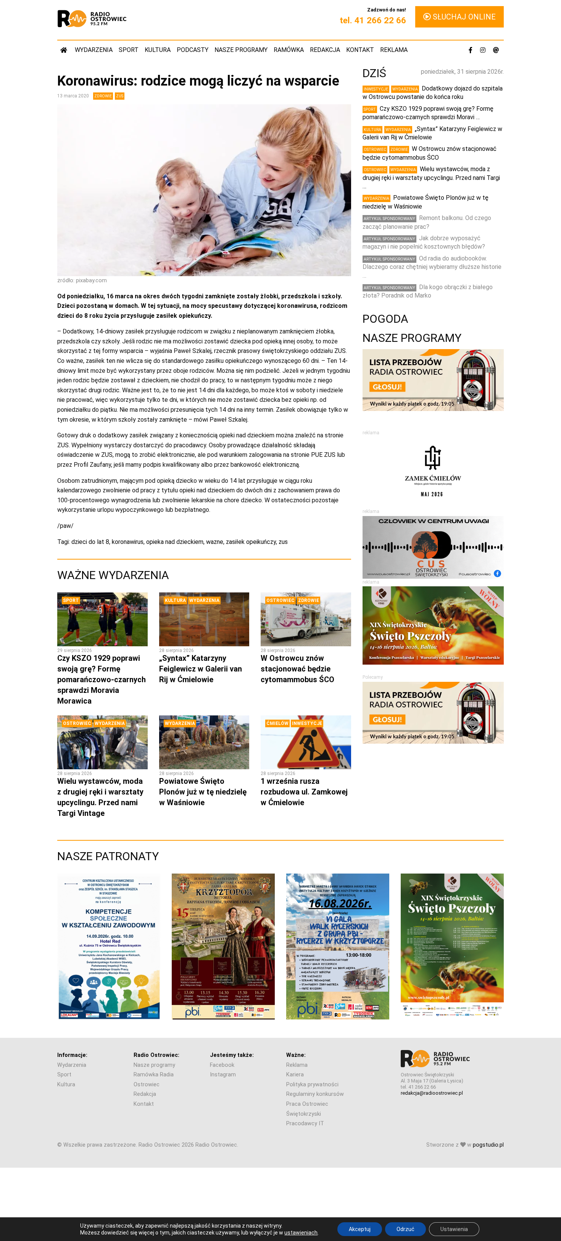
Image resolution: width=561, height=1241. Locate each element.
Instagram (223, 1074)
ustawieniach (301, 1233)
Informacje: (72, 1055)
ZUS (119, 96)
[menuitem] (64, 50)
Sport (129, 49)
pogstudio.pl (488, 1145)
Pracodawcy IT (305, 1123)
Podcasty (192, 49)
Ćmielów (277, 723)
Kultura (158, 49)
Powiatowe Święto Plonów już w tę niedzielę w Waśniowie (203, 792)
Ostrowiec (280, 600)
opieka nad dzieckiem (174, 541)
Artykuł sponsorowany (389, 218)
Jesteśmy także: (232, 1055)
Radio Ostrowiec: (156, 1055)
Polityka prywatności (312, 1084)
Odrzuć (405, 1229)
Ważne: (296, 1055)
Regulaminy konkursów (315, 1094)
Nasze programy (241, 49)
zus (283, 541)
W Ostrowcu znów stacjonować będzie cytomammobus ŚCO (297, 669)
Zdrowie (103, 96)
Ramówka (289, 49)
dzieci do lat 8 (90, 541)
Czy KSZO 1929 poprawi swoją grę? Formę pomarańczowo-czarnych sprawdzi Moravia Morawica (101, 679)
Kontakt (360, 49)
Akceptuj (360, 1229)
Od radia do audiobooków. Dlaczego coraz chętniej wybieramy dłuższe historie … (432, 267)
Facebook (222, 1065)
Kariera (295, 1074)
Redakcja (325, 49)
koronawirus (127, 541)
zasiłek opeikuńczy (251, 541)
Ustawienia (454, 1229)
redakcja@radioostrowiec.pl (432, 1093)
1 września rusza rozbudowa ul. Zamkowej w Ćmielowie (304, 792)
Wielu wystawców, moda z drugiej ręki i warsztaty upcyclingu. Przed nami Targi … (431, 177)
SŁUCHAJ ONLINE (463, 16)
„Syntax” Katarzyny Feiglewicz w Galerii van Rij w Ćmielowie (200, 669)
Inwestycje (307, 723)
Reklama (394, 49)
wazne (214, 541)
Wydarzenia (94, 49)
